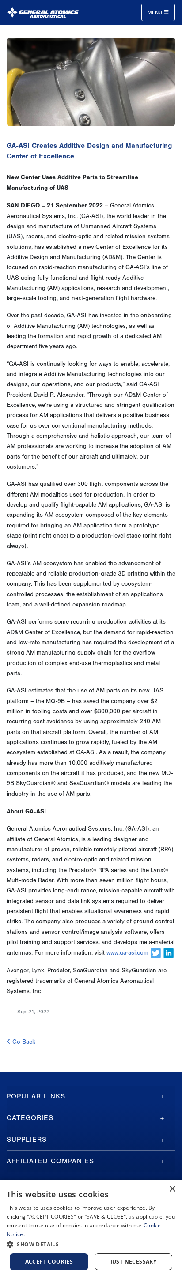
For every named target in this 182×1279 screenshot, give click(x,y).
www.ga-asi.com (127, 952)
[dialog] (91, 1229)
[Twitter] (155, 952)
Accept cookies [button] (49, 1261)
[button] (91, 1244)
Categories (30, 1118)
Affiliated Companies (50, 1161)
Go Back (23, 1042)
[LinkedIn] (168, 952)
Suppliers (27, 1140)
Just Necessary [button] (133, 1261)
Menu (156, 12)
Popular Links (36, 1096)
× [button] (172, 1189)
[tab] (91, 1096)
